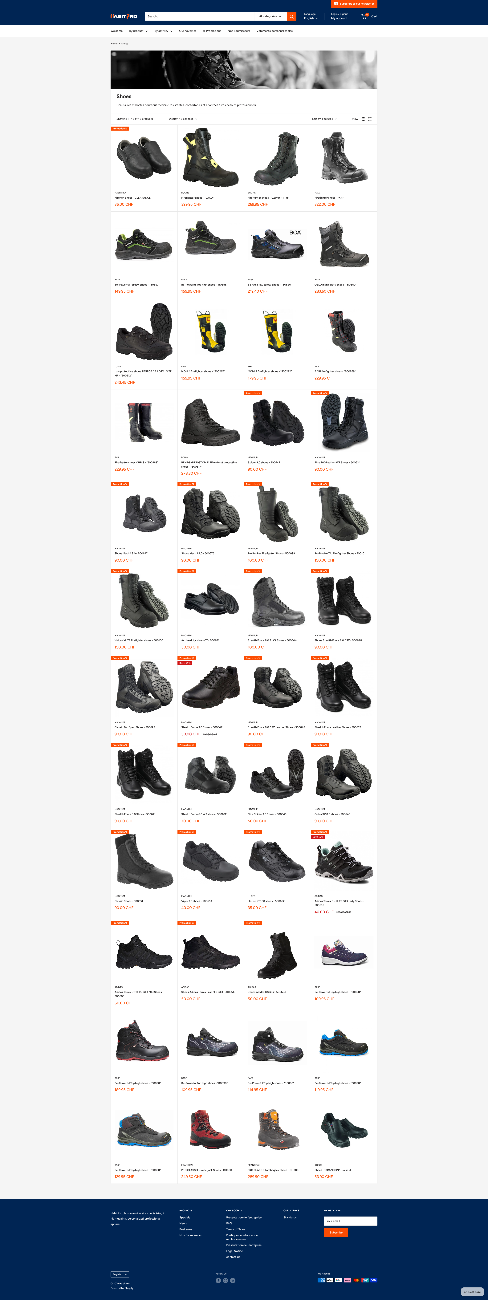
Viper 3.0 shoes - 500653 (196, 901)
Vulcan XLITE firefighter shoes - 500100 (139, 640)
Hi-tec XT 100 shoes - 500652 (266, 901)
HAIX (317, 192)
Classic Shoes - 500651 (129, 901)
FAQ (229, 1223)
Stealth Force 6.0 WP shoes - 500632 (204, 814)
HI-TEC (251, 896)
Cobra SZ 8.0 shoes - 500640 (332, 814)
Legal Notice (234, 1251)
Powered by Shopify (122, 1288)
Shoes (124, 43)
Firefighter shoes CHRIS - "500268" (136, 462)
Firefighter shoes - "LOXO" (197, 197)
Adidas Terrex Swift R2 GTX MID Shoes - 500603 (139, 994)
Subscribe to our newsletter (357, 3)
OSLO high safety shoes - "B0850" (335, 284)
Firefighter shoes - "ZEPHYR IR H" (268, 197)
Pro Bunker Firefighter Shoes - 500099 (271, 553)
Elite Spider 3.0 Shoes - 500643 (267, 814)
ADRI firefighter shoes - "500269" (335, 371)
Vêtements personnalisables (275, 31)
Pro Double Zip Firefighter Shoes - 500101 (340, 553)
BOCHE (185, 192)
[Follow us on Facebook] (218, 1280)
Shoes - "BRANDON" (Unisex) (333, 1170)
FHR (183, 366)
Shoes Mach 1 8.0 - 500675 (197, 553)
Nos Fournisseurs (239, 31)
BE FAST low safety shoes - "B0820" (270, 284)
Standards (290, 1217)
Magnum (253, 457)
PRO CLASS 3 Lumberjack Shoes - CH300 (206, 1170)
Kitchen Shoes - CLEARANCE (133, 197)
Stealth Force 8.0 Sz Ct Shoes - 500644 (272, 640)
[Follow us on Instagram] (225, 1280)
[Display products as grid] (363, 119)
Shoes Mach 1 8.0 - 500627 (131, 553)
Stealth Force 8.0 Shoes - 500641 (135, 814)
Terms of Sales (235, 1229)
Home (114, 43)
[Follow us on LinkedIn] (232, 1280)
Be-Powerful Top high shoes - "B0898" (204, 284)
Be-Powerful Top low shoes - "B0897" (137, 284)
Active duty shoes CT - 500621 (200, 640)
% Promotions (212, 31)
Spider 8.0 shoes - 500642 (264, 462)
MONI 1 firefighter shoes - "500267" (203, 371)
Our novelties (187, 31)
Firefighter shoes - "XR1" (329, 197)
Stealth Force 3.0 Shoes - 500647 (201, 727)
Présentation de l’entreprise (244, 1217)
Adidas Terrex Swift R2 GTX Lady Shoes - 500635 (339, 903)
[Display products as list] (370, 119)
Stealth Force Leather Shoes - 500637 (338, 727)
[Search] (291, 16)
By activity (161, 31)
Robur (318, 1165)
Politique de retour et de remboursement (242, 1237)
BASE (117, 279)
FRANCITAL (187, 1165)
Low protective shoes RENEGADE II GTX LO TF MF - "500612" (143, 373)
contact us (233, 1257)
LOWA (118, 366)
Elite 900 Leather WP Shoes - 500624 (337, 462)
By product (136, 31)
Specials (184, 1217)
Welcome (117, 31)
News (183, 1223)
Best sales (185, 1229)
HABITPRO (120, 192)
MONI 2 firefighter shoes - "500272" (270, 371)
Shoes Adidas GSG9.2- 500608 (267, 992)
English (117, 1274)
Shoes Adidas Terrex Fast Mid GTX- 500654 (207, 992)
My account (339, 18)
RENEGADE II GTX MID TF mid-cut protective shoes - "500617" (209, 464)
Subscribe (336, 1232)
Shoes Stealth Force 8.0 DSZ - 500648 (338, 640)
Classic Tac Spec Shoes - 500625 (135, 727)
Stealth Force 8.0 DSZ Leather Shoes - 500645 (276, 727)
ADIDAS (319, 896)
